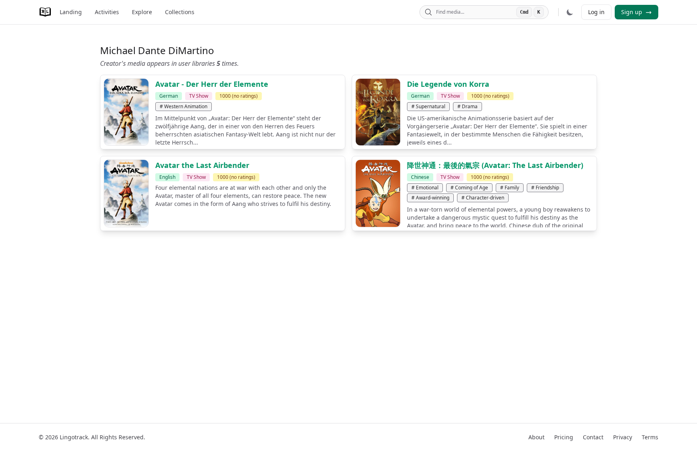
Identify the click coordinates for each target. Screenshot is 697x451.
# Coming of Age (469, 187)
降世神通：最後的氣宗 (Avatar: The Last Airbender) (495, 165)
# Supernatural (428, 106)
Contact (593, 437)
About (536, 437)
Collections (179, 12)
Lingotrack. (75, 437)
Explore (142, 12)
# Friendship (545, 187)
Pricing (563, 437)
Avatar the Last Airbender (202, 165)
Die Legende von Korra (448, 84)
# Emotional (424, 187)
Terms (650, 437)
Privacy (622, 437)
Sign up (632, 12)
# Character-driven (482, 197)
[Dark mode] (570, 12)
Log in (596, 12)
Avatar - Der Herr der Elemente (211, 84)
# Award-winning (430, 197)
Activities (107, 12)
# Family (509, 187)
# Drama (467, 106)
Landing (71, 12)
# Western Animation (183, 106)
